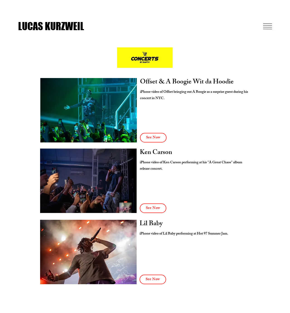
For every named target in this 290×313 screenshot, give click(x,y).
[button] (267, 26)
